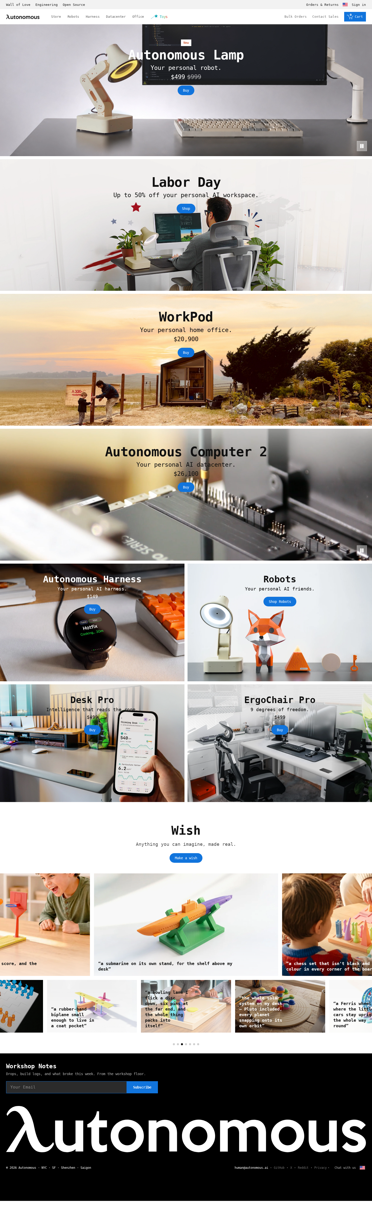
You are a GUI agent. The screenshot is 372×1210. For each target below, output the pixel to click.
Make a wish (186, 858)
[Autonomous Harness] (92, 622)
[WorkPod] (186, 360)
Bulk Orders (295, 16)
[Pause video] (362, 146)
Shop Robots (280, 602)
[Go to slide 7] (198, 1044)
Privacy (320, 1168)
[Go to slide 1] (174, 1044)
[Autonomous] (22, 17)
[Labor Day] (186, 225)
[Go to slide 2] (178, 1044)
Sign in (359, 4)
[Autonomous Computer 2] (186, 495)
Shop (186, 209)
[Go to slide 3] (182, 1044)
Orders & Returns (322, 4)
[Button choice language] (345, 4)
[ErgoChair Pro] (280, 743)
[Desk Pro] (92, 743)
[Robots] (280, 622)
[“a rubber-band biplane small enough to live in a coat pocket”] (286, 1006)
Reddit (303, 1168)
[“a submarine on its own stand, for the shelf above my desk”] (202, 924)
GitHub (279, 1168)
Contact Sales (325, 16)
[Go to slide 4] (186, 1044)
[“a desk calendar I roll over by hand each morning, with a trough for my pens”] (98, 1006)
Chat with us (345, 1168)
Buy (186, 90)
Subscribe (142, 1087)
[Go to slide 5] (190, 1044)
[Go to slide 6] (194, 1044)
